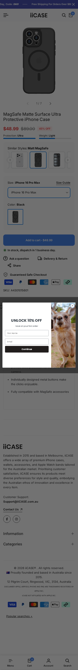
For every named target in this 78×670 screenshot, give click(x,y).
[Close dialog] (72, 306)
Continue (26, 349)
